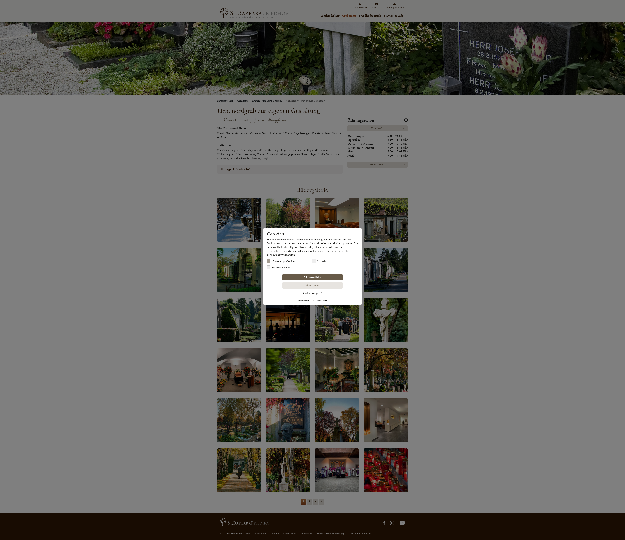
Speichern (312, 285)
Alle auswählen (313, 277)
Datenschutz (320, 300)
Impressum (304, 300)
